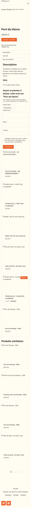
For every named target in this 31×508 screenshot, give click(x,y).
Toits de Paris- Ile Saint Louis (15, 266)
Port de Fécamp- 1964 (13, 328)
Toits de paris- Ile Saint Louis (14, 455)
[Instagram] (8, 503)
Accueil (15, 488)
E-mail (6, 130)
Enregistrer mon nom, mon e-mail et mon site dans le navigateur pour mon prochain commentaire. (16, 140)
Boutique (8, 495)
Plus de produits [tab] (8, 59)
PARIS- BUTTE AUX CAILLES (15, 236)
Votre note (7, 105)
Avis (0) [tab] (5, 56)
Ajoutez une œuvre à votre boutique (15, 492)
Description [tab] (6, 52)
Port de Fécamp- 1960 (11, 425)
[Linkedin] (3, 503)
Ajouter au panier (9, 40)
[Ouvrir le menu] (28, 3)
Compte (16, 495)
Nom (5, 122)
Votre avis (7, 110)
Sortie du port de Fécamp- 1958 (15, 394)
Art (8, 46)
